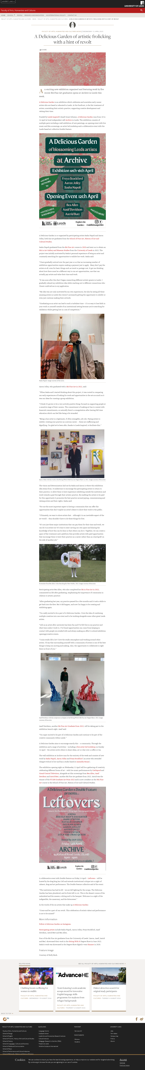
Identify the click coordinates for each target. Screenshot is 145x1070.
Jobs (112, 1031)
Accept (123, 1059)
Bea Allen (90, 773)
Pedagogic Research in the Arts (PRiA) (50, 1041)
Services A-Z (78, 1031)
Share (44, 49)
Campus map (114, 1036)
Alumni (113, 1041)
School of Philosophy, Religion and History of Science (18, 1054)
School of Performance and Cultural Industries (16, 1051)
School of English (8, 1036)
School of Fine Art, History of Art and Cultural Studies (18, 1039)
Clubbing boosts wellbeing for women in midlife (34, 989)
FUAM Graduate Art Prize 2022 (62, 779)
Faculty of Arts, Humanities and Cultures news (61, 31)
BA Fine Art (69, 247)
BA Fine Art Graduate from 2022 (71, 726)
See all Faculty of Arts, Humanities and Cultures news (101, 963)
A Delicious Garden (46, 102)
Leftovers (91, 878)
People (19, 15)
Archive (69, 120)
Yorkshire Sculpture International (48, 1046)
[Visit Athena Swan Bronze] (6, 1019)
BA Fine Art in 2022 (74, 386)
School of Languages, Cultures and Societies (16, 1044)
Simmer (91, 944)
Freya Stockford (76, 758)
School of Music (7, 1049)
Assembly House (82, 761)
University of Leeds (84, 250)
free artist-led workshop (86, 747)
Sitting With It (74, 941)
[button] (141, 10)
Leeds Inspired (53, 117)
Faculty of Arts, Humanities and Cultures (18, 10)
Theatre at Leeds (44, 1044)
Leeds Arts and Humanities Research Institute (52, 1036)
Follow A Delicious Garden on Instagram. (55, 924)
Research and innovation (34, 15)
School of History (8, 1041)
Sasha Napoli (51, 758)
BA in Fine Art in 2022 (90, 589)
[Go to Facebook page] (136, 1019)
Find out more (125, 1065)
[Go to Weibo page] (141, 1019)
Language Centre (44, 1031)
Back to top (6, 1013)
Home (3, 15)
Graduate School (44, 1033)
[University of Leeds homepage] (134, 4)
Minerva (77, 1039)
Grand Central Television (49, 773)
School (10, 15)
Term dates (114, 1033)
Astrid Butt (54, 776)
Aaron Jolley (61, 758)
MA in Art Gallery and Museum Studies (54, 250)
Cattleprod (96, 770)
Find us (113, 1039)
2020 (84, 247)
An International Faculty (56, 15)
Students (77, 1042)
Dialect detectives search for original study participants (106, 989)
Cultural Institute (44, 1039)
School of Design (8, 1033)
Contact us (72, 15)
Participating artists (47, 929)
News (34, 19)
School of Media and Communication (13, 1046)
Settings (122, 1063)
